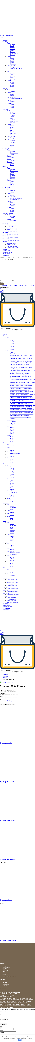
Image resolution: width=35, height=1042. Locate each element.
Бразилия (13, 64)
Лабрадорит (6, 187)
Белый (12, 50)
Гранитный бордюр (12, 237)
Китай (12, 61)
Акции (5, 985)
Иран (11, 183)
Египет (12, 125)
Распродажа (6, 250)
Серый (12, 46)
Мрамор (5, 109)
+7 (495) (5, 285)
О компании (7, 253)
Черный (12, 47)
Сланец (5, 40)
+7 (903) (16, 285)
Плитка (5, 223)
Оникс (5, 166)
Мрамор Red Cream (7, 782)
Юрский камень (8, 213)
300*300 (12, 76)
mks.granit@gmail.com (28, 285)
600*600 (12, 79)
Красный (12, 44)
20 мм (12, 83)
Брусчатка (6, 238)
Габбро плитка (11, 226)
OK (20, 1040)
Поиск (2, 284)
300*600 (12, 205)
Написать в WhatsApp (6, 700)
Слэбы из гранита (12, 243)
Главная (5, 674)
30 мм (12, 85)
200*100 (12, 74)
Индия (12, 62)
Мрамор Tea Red (6, 743)
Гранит (5, 41)
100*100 (12, 73)
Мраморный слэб (12, 244)
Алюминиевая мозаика (10, 976)
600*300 (12, 77)
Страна (9, 56)
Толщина (9, 80)
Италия (12, 130)
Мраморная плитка (12, 229)
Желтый (12, 49)
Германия (13, 220)
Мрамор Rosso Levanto (8, 859)
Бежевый (12, 52)
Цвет (8, 43)
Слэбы (5, 241)
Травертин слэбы (12, 246)
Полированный (14, 67)
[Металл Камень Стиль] (5, 279)
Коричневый (14, 53)
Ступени (5, 232)
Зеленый (12, 55)
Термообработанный (16, 68)
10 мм (12, 82)
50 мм (12, 86)
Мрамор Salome (6, 900)
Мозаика (5, 249)
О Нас (5, 982)
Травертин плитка (12, 231)
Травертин (6, 148)
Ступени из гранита (12, 234)
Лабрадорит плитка (12, 228)
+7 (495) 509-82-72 (5, 993)
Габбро (5, 88)
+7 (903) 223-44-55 (16, 993)
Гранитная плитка (12, 225)
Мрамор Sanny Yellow (8, 940)
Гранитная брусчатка (13, 240)
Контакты (6, 255)
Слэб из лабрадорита (13, 247)
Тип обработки (11, 65)
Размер (9, 71)
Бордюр (5, 235)
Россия (12, 58)
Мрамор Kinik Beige (7, 820)
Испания (12, 128)
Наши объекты (7, 252)
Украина (12, 59)
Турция (12, 134)
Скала (12, 70)
